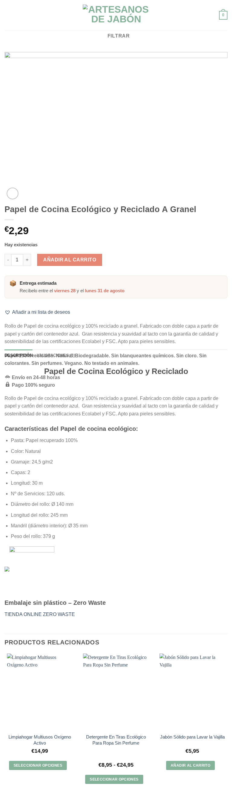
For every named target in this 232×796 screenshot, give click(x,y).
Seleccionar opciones (38, 765)
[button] (37, 312)
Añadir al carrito (69, 259)
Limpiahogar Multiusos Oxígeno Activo (39, 739)
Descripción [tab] (19, 355)
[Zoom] (12, 193)
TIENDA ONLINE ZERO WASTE (40, 614)
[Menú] (8, 15)
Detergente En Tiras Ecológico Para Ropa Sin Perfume (116, 739)
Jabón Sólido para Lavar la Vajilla (192, 736)
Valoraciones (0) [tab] (56, 355)
